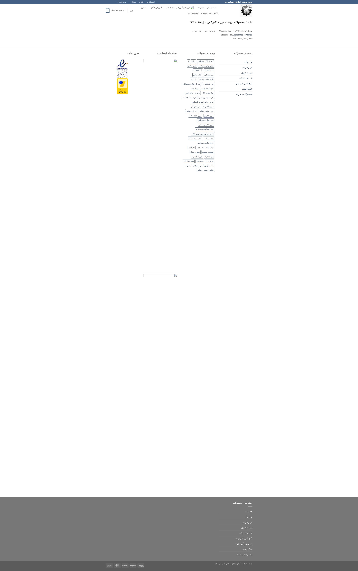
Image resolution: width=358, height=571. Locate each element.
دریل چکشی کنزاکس (205, 147)
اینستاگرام (151, 2)
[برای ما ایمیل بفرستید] (107, 2)
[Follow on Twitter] (109, 2)
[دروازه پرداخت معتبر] (122, 86)
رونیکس (192, 147)
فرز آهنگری (209, 156)
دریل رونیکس (191, 111)
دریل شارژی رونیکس (205, 120)
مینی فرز (199, 161)
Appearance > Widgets (242, 35)
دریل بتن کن (195, 107)
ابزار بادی (248, 62)
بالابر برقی (197, 75)
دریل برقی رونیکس (206, 111)
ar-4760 (249, 511)
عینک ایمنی (247, 89)
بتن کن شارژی (208, 84)
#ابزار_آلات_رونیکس (205, 61)
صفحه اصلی (211, 8)
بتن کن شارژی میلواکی (191, 84)
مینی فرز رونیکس (206, 166)
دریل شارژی (208, 116)
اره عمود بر (209, 70)
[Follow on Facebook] (115, 2)
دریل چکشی (208, 138)
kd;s (193, 61)
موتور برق (209, 161)
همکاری (144, 8)
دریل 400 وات (208, 107)
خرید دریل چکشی (189, 98)
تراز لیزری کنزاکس (193, 93)
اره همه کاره (208, 75)
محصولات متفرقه (244, 94)
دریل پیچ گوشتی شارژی (204, 129)
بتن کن (193, 79)
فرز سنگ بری (197, 156)
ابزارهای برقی (245, 78)
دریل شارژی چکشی (205, 125)
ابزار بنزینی (247, 67)
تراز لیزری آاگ (207, 93)
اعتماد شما (170, 8)
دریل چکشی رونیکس (205, 143)
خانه (250, 22)
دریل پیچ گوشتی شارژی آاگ (202, 134)
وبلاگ (133, 2)
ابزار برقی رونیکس (206, 66)
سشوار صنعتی (207, 152)
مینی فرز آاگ (189, 161)
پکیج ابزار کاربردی (244, 83)
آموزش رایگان (156, 8)
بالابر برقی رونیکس (206, 79)
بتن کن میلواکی (207, 88)
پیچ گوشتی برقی (191, 166)
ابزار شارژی (246, 72)
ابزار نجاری (192, 66)
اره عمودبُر (198, 70)
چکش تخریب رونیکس (205, 170)
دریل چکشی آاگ (195, 138)
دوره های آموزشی (183, 8)
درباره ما (204, 13)
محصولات (201, 8)
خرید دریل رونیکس (206, 98)
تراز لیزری (195, 88)
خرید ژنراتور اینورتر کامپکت (202, 102)
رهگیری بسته (214, 13)
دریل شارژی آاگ (195, 116)
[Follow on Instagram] (112, 2)
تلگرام (141, 2)
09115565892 (193, 13)
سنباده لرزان (195, 152)
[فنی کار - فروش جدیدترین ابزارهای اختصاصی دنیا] (238, 10)
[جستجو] (219, 7)
